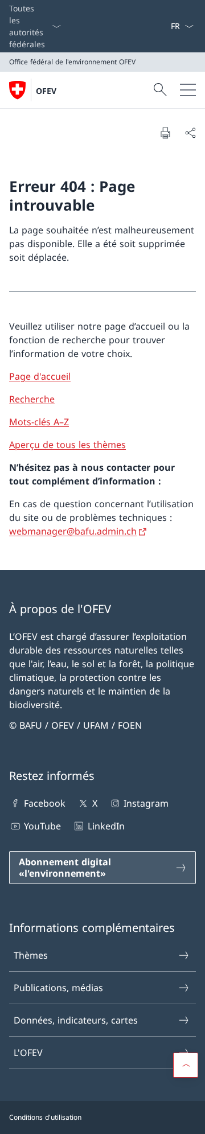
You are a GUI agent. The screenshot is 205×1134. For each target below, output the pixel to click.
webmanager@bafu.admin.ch (73, 531)
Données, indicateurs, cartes (76, 1020)
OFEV (46, 90)
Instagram (146, 803)
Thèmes (31, 955)
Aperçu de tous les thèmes (67, 444)
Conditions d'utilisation (45, 1117)
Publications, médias (58, 987)
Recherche (32, 399)
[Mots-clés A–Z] (165, 26)
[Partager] (190, 132)
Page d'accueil (40, 376)
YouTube (42, 826)
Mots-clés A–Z (39, 422)
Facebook (44, 803)
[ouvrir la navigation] (188, 90)
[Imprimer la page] (165, 132)
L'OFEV (28, 1052)
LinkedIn (106, 826)
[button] (185, 1065)
